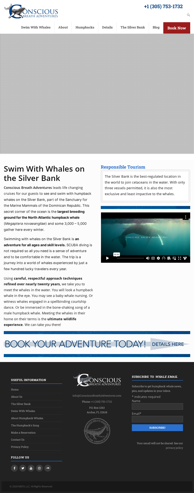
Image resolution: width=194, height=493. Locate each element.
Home (15, 389)
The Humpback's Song (25, 425)
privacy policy (174, 448)
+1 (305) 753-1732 (163, 6)
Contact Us (17, 439)
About (63, 27)
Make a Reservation (23, 432)
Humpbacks (85, 27)
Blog (156, 27)
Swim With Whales (36, 27)
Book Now (176, 27)
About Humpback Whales (27, 418)
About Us (16, 396)
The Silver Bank (132, 27)
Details (107, 27)
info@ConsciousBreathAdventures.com (97, 395)
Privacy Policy (20, 447)
